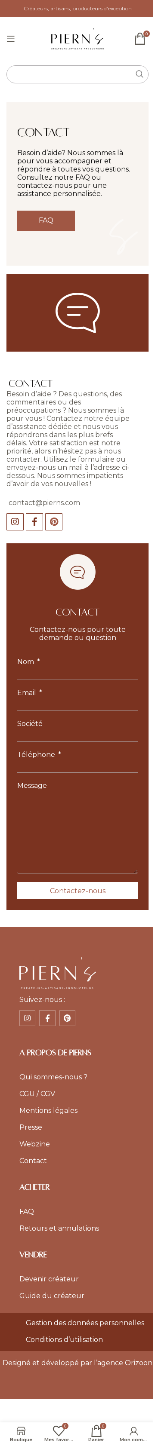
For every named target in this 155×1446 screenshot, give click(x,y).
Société (30, 724)
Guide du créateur (51, 1296)
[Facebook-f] (34, 521)
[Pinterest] (53, 521)
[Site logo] (78, 38)
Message (32, 785)
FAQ (26, 1211)
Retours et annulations (59, 1228)
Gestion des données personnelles (85, 1323)
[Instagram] (15, 521)
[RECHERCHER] (139, 74)
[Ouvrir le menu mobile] (10, 38)
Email (27, 693)
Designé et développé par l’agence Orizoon (77, 1363)
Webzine (34, 1144)
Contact (33, 1161)
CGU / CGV (37, 1094)
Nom (26, 662)
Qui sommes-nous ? (53, 1077)
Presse (30, 1127)
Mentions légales (48, 1110)
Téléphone (37, 755)
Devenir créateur (49, 1279)
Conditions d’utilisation (64, 1340)
